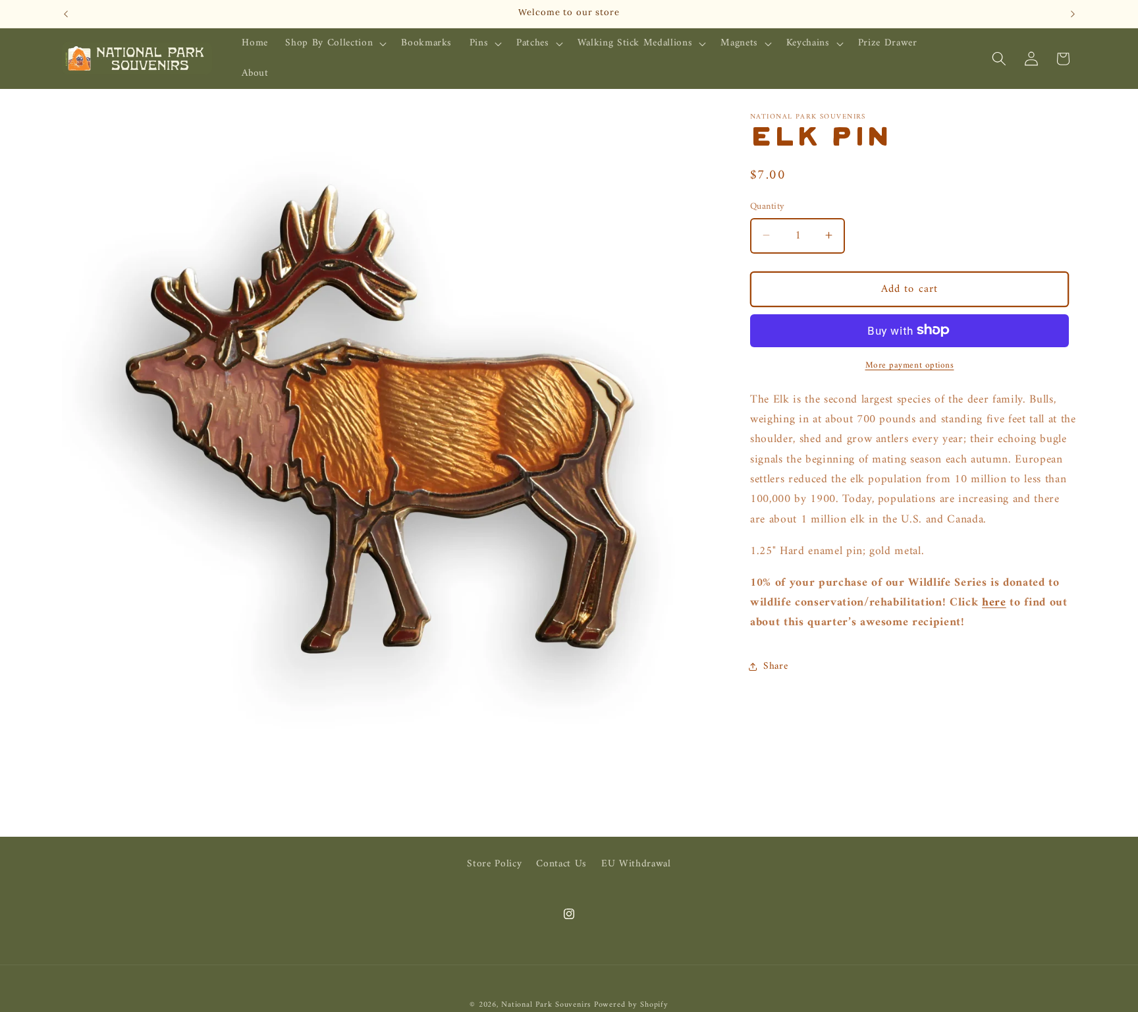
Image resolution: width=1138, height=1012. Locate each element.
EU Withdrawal (636, 864)
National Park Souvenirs (546, 1005)
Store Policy (494, 864)
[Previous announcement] (65, 14)
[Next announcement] (1072, 14)
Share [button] (775, 666)
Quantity (767, 206)
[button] (335, 43)
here (994, 602)
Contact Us (561, 864)
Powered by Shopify (631, 1005)
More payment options (909, 364)
